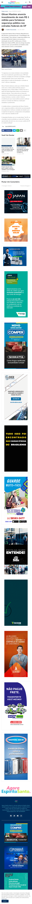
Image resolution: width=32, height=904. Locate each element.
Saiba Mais (4, 899)
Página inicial (5, 11)
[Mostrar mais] (24, 130)
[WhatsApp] (17, 130)
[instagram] (21, 816)
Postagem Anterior (7, 186)
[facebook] (11, 816)
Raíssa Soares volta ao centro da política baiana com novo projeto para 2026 (8, 150)
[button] (2, 2)
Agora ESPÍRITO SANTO (15, 11)
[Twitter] (14, 130)
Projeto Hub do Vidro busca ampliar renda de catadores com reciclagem (8, 168)
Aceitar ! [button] (5, 901)
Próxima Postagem (25, 186)
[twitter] (14, 816)
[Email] (21, 130)
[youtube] (17, 816)
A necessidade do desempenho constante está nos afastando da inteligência (23, 150)
